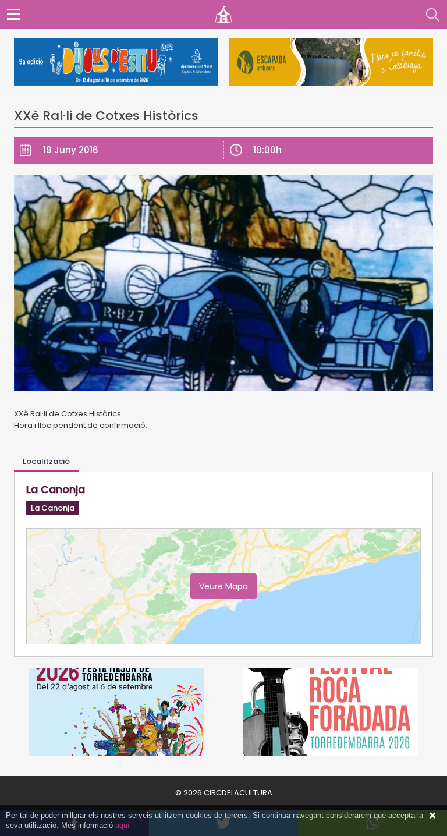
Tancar (432, 815)
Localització (46, 461)
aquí (122, 825)
